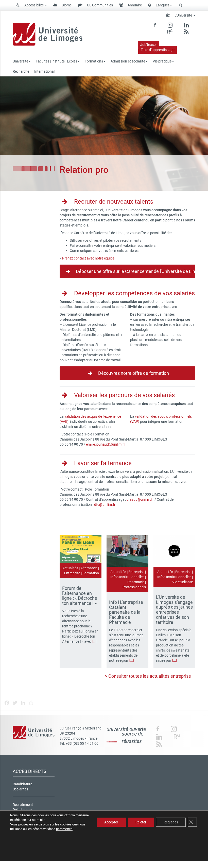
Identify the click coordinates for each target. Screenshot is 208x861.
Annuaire (134, 5)
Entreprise (72, 573)
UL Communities (99, 5)
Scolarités (20, 789)
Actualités (70, 568)
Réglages (171, 822)
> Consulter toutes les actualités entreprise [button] (148, 676)
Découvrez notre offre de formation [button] (133, 373)
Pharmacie (135, 582)
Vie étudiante (182, 582)
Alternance (88, 568)
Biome (66, 5)
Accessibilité (34, 5)
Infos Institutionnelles (127, 577)
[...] (94, 641)
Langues (162, 5)
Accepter (111, 822)
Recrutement (23, 805)
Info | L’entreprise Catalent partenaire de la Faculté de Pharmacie (126, 612)
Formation (90, 573)
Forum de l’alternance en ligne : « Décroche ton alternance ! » (80, 596)
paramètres (64, 829)
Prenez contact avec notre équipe (88, 258)
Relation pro (22, 810)
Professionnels (134, 587)
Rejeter (140, 822)
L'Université (183, 15)
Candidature (22, 784)
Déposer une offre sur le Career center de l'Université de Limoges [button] (135, 271)
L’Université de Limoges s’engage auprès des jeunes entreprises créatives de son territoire (174, 609)
